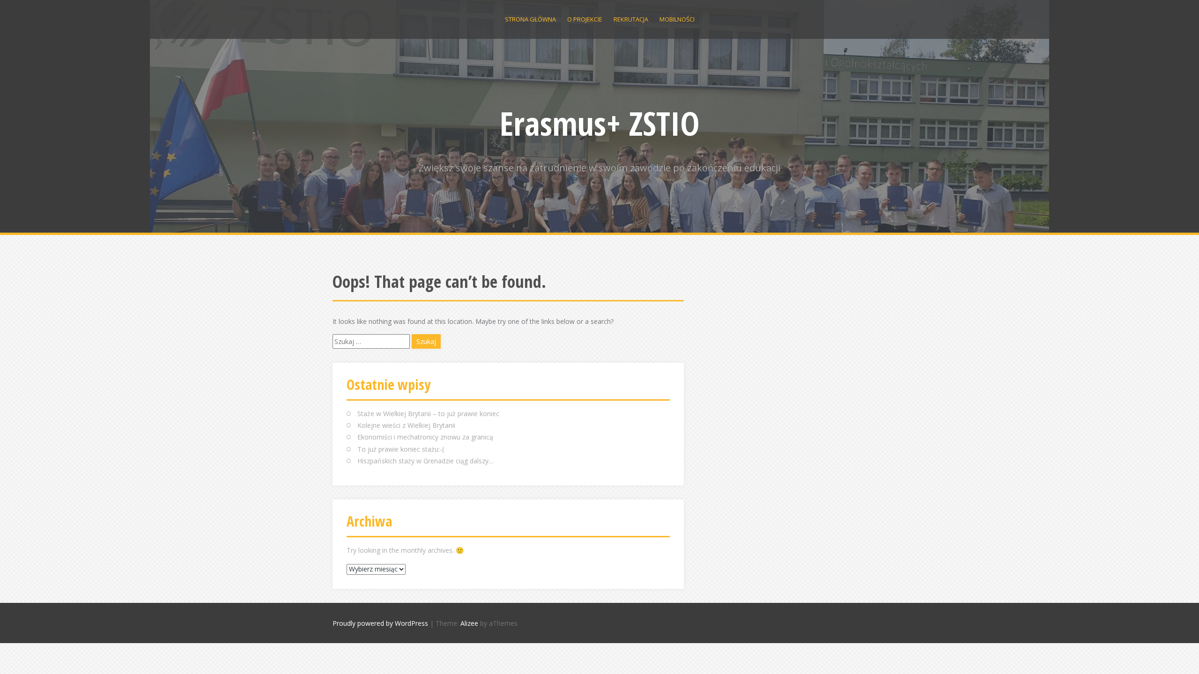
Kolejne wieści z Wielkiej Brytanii (406, 425)
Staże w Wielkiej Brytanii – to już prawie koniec (428, 413)
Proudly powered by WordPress (380, 623)
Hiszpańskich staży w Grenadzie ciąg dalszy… (425, 460)
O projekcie (584, 19)
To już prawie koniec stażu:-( (400, 449)
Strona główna (530, 19)
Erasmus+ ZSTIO (600, 123)
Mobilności (677, 19)
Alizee (469, 623)
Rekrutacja (631, 19)
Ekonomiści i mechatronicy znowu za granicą (425, 436)
